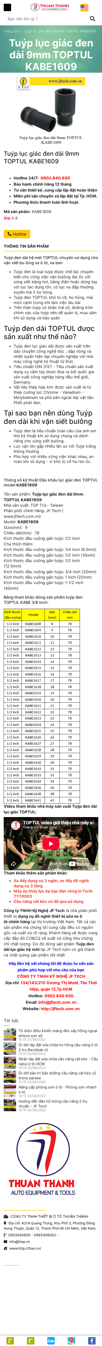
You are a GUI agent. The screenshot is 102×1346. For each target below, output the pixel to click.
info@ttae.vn (19, 1241)
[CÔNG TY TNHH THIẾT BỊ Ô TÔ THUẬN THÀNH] (51, 7)
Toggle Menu (7, 7)
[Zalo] (51, 1341)
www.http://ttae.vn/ (25, 1248)
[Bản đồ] (71, 1341)
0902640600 (19, 1235)
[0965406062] (10, 1341)
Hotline (19, 234)
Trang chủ (11, 31)
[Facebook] (92, 1341)
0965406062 (45, 1235)
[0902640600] (30, 1341)
